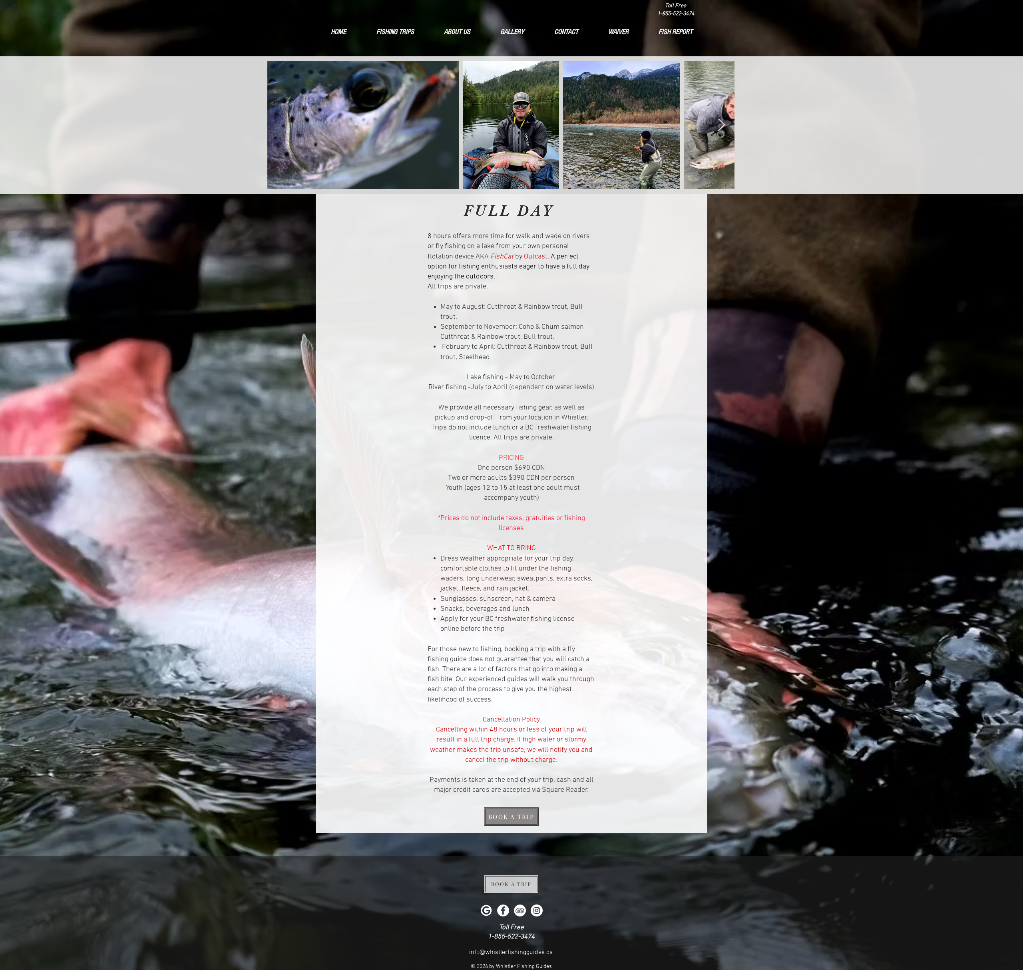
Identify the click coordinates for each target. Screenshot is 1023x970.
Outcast (535, 256)
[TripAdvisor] (520, 910)
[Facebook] (503, 910)
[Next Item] (721, 125)
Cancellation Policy (511, 720)
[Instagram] (537, 910)
